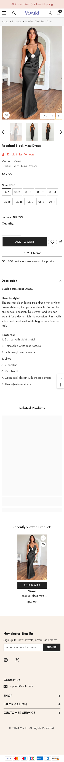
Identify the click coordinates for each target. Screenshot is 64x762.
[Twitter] (17, 660)
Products (16, 21)
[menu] (4, 13)
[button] (52, 116)
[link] (32, 503)
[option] (32, 73)
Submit (52, 647)
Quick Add (32, 585)
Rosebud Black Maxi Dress (32, 596)
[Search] (14, 13)
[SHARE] (59, 242)
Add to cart (24, 242)
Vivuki (17, 161)
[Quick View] (43, 544)
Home (5, 21)
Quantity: (8, 223)
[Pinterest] (5, 660)
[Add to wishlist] (52, 242)
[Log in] (50, 13)
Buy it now (32, 253)
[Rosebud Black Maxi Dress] (32, 557)
